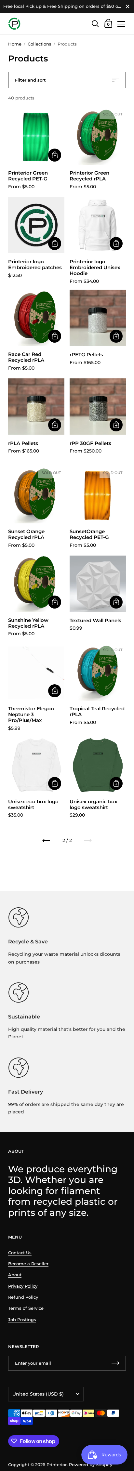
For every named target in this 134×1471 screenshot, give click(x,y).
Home (14, 44)
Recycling (19, 954)
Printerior (57, 1464)
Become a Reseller (28, 1263)
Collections (39, 44)
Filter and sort (30, 80)
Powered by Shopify (90, 1464)
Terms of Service (26, 1308)
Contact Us (20, 1252)
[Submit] (115, 1363)
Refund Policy (23, 1297)
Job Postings (22, 1319)
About (14, 1274)
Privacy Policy (22, 1286)
